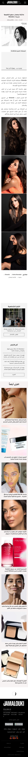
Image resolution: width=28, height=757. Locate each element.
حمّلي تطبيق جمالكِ (14, 720)
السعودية (14, 729)
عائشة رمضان (12, 277)
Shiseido (7, 274)
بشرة (20, 277)
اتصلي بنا (22, 743)
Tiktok (20, 714)
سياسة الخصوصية (20, 751)
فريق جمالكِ (21, 747)
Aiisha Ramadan (17, 274)
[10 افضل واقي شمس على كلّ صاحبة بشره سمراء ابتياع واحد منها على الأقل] (14, 589)
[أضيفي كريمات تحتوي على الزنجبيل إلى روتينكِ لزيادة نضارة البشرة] (14, 440)
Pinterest (14, 713)
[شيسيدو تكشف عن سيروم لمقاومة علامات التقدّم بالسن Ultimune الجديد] (14, 552)
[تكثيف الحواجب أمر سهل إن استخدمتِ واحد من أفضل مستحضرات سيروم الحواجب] (14, 515)
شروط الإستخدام (7, 747)
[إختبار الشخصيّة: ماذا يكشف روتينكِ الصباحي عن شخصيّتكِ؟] (14, 317)
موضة (23, 729)
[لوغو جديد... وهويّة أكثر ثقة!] (14, 59)
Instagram (6, 713)
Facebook (21, 713)
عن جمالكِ (9, 743)
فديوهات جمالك (7, 729)
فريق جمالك (24, 23)
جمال (19, 729)
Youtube (14, 714)
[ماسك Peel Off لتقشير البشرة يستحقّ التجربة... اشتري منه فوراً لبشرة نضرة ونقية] (14, 477)
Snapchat (6, 714)
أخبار (24, 732)
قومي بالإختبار (14, 334)
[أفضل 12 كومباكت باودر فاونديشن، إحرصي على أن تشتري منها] (14, 664)
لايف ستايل (19, 732)
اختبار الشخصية (11, 732)
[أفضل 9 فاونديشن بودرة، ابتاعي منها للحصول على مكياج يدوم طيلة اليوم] (14, 627)
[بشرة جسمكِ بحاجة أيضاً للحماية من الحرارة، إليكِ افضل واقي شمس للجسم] (14, 403)
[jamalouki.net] (14, 2)
